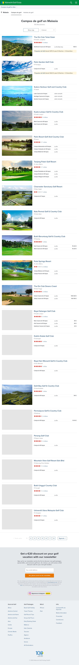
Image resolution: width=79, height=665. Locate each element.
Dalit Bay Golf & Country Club (46, 385)
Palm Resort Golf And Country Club (49, 136)
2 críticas (45, 267)
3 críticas (45, 317)
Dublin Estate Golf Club (44, 336)
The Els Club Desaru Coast (45, 286)
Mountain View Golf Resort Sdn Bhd (49, 460)
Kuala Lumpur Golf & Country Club (48, 111)
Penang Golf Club (41, 435)
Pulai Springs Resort (42, 261)
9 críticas (45, 43)
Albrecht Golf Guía (13, 2)
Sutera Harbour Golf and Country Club (50, 86)
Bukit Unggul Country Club (45, 485)
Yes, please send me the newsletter (39, 575)
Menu (76, 2)
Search (71, 2)
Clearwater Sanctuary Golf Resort (48, 186)
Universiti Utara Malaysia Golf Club (49, 510)
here (21, 585)
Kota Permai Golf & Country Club (48, 211)
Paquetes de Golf (39, 51)
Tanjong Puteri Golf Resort (45, 161)
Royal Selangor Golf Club (44, 311)
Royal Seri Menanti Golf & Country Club (50, 360)
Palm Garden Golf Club (44, 62)
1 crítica (44, 142)
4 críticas (45, 117)
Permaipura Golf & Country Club (47, 410)
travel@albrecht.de (52, 582)
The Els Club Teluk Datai (44, 37)
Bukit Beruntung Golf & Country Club (49, 236)
